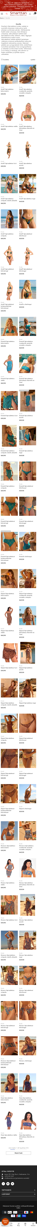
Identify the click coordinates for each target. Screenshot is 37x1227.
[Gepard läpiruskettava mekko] (9, 616)
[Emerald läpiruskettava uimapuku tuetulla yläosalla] (9, 436)
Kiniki (2, 87)
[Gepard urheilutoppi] (27, 793)
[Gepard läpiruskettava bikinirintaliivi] (9, 578)
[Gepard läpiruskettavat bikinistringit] (9, 758)
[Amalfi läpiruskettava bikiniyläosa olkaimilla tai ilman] (27, 111)
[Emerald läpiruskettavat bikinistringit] (9, 506)
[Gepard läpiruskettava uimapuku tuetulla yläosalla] (9, 688)
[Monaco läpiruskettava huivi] (9, 905)
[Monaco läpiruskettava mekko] (9, 868)
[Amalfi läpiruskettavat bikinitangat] (27, 254)
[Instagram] (8, 1183)
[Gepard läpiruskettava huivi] (9, 653)
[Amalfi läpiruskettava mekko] (9, 111)
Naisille (8, 18)
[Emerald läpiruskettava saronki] (27, 400)
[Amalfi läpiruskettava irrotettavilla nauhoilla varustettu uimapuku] (27, 74)
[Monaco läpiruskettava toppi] (27, 940)
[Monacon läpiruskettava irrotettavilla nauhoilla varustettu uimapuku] (27, 831)
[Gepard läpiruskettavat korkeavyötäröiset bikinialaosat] (9, 793)
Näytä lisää (18, 1153)
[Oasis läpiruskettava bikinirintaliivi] (9, 1083)
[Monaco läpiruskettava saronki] (27, 905)
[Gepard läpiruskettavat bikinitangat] (27, 758)
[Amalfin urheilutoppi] (27, 289)
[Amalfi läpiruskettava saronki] (27, 148)
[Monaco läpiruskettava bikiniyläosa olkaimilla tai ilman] (27, 868)
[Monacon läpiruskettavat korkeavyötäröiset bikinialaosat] (9, 1046)
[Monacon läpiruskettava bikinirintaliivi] (9, 831)
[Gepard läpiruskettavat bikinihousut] (27, 723)
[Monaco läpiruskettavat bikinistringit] (9, 1010)
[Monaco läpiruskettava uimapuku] (9, 975)
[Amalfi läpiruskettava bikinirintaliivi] (9, 74)
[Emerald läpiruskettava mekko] (9, 363)
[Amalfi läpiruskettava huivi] (9, 148)
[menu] (2, 14)
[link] (11, 1224)
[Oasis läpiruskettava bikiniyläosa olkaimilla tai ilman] (27, 1120)
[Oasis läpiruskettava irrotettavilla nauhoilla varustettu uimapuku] (27, 1083)
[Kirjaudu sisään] (30, 14)
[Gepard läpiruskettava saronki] (27, 653)
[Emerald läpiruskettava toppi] (27, 436)
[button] (5, 1221)
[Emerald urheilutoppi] (27, 541)
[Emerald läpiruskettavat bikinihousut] (27, 471)
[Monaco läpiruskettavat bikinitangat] (27, 1010)
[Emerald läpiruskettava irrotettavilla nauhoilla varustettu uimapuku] (27, 326)
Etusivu (2, 18)
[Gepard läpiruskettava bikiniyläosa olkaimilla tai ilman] (27, 616)
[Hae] (7, 14)
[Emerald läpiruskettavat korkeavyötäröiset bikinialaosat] (9, 541)
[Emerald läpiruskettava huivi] (9, 400)
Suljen (35, 5)
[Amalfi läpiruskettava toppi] (27, 183)
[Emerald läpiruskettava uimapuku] (9, 471)
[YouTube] (12, 1183)
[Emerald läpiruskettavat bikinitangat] (27, 506)
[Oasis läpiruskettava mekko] (9, 1120)
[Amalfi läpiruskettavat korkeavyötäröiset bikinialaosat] (9, 289)
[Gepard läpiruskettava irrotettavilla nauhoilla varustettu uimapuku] (27, 578)
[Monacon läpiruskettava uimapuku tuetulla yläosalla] (9, 940)
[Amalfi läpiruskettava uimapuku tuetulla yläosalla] (9, 183)
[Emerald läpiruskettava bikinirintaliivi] (9, 326)
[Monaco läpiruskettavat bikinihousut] (27, 975)
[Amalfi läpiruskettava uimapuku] (9, 219)
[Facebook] (3, 1183)
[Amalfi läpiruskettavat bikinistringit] (9, 254)
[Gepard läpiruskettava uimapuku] (9, 723)
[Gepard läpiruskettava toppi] (27, 688)
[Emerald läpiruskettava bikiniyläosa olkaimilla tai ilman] (27, 363)
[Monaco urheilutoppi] (27, 1046)
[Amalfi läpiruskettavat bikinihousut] (27, 219)
